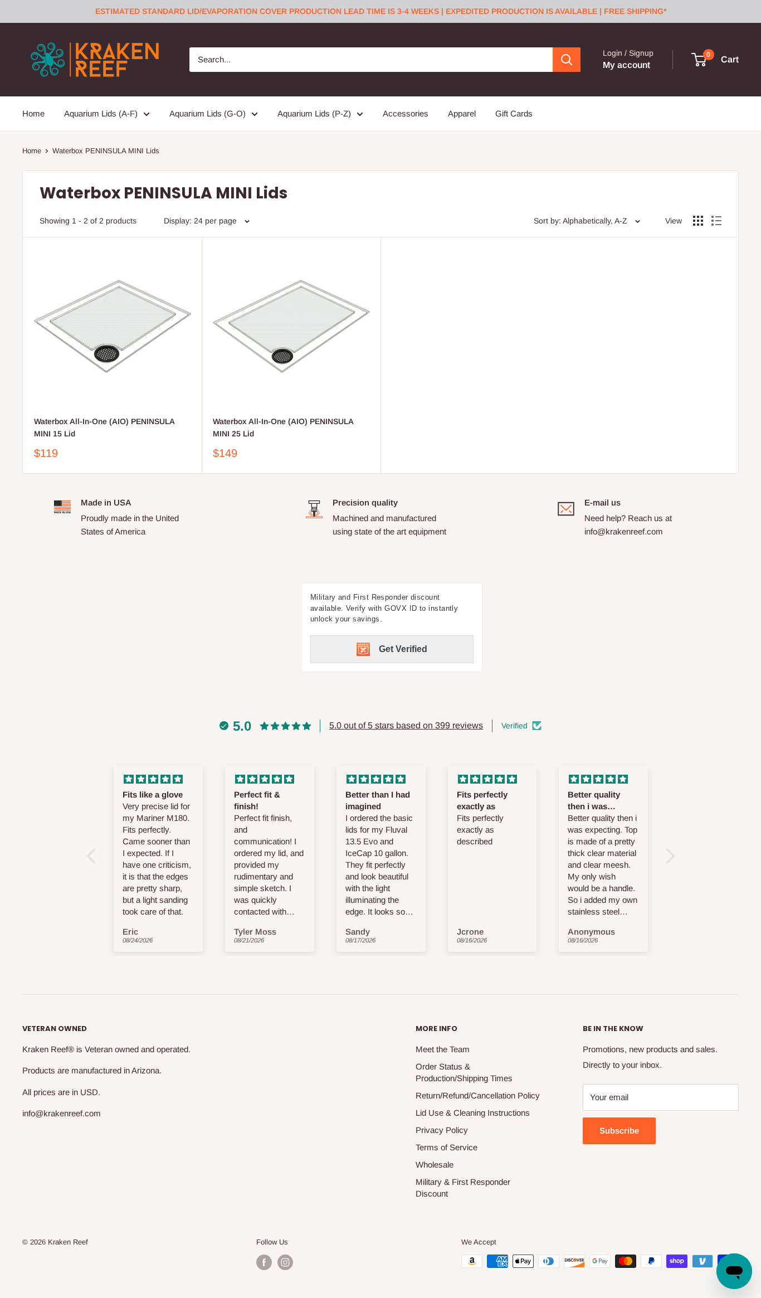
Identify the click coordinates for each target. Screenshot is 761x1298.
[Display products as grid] (698, 221)
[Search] (566, 59)
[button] (93, 856)
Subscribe (619, 1130)
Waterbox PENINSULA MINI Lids (105, 151)
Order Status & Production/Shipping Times (464, 1072)
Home (33, 113)
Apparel (462, 113)
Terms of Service (446, 1147)
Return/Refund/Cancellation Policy (478, 1095)
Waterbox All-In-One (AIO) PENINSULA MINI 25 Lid (283, 427)
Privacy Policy (442, 1130)
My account (626, 65)
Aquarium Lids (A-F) (101, 113)
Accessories (405, 113)
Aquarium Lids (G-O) (207, 113)
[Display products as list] (716, 221)
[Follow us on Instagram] (285, 1262)
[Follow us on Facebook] (264, 1262)
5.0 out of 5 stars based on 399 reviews (406, 725)
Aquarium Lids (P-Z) (314, 113)
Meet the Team (443, 1049)
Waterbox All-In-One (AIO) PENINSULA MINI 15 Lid (104, 427)
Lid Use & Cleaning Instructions (473, 1112)
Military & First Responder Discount (463, 1187)
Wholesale (434, 1164)
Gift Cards (514, 113)
